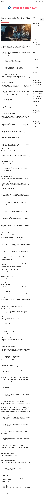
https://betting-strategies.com (38, 91)
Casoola (34, 126)
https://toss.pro (35, 114)
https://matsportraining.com (37, 119)
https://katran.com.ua (36, 86)
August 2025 (35, 61)
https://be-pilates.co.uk (36, 89)
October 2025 (35, 57)
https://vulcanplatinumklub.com (38, 117)
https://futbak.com (36, 121)
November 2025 (35, 56)
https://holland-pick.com (37, 98)
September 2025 (35, 59)
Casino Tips (35, 69)
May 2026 (34, 52)
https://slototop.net (36, 110)
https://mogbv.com (36, 105)
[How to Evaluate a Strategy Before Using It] (16, 32)
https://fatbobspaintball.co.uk (38, 76)
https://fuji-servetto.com (37, 84)
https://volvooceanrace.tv (37, 82)
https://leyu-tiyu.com (36, 103)
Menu (3, 1)
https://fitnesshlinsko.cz (37, 87)
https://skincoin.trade (36, 108)
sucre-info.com (35, 127)
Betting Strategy (5, 22)
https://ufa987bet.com (36, 116)
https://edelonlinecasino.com (38, 96)
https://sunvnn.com (36, 112)
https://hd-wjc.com (36, 80)
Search (34, 17)
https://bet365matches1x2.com (38, 75)
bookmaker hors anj (36, 123)
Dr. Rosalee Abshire (13, 22)
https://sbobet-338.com (37, 106)
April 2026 (34, 54)
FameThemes (42, 501)
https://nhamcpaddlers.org (37, 78)
